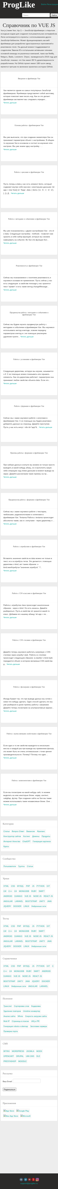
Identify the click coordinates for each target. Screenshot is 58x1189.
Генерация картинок (42, 841)
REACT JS (48, 896)
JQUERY (7, 906)
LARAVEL (19, 901)
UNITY (42, 901)
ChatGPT (26, 841)
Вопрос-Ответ (18, 831)
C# (15, 891)
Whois (20, 1016)
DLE (38, 1056)
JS (33, 886)
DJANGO (18, 896)
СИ (5, 891)
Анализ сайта (9, 1016)
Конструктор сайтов (12, 836)
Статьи (7, 831)
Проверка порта (11, 1031)
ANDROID (8, 896)
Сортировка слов (21, 1006)
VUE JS (28, 896)
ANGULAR (8, 901)
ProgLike (19, 4)
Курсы (6, 846)
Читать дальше (10, 103)
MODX (39, 1051)
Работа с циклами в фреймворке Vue (29, 172)
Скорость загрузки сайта (36, 1016)
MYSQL (20, 886)
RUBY (33, 891)
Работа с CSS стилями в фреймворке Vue (29, 640)
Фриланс (41, 831)
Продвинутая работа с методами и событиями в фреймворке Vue (29, 314)
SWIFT (42, 891)
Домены (35, 836)
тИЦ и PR (35, 1021)
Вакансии (30, 831)
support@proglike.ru (29, 1183)
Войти (43, 4)
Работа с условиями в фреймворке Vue (29, 359)
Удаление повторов (12, 1011)
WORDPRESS (18, 1051)
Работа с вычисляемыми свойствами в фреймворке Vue (29, 734)
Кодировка (36, 1006)
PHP (28, 886)
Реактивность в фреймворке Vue (29, 266)
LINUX (26, 906)
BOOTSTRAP (31, 901)
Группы (21, 866)
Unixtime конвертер (31, 1011)
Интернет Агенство (12, 841)
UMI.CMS (30, 1056)
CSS (13, 886)
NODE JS (37, 896)
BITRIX (7, 1051)
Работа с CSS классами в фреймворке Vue (29, 593)
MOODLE (22, 1061)
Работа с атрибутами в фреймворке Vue (29, 547)
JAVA (49, 901)
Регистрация (52, 4)
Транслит (8, 1006)
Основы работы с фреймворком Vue (29, 125)
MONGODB (24, 891)
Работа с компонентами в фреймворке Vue (29, 781)
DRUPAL (20, 1056)
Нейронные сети (38, 906)
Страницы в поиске (20, 1021)
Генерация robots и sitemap (16, 1026)
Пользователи (10, 866)
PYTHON (40, 886)
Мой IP (7, 1021)
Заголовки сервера (38, 1026)
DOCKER (17, 906)
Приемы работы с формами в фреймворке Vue (29, 453)
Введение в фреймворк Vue (29, 79)
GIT (48, 886)
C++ (10, 891)
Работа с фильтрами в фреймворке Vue (29, 687)
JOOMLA (30, 1051)
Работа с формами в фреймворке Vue (29, 406)
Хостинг (26, 836)
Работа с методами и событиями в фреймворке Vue (29, 219)
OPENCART (9, 1056)
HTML (6, 886)
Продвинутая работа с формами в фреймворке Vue (29, 500)
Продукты (46, 836)
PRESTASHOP (10, 1061)
